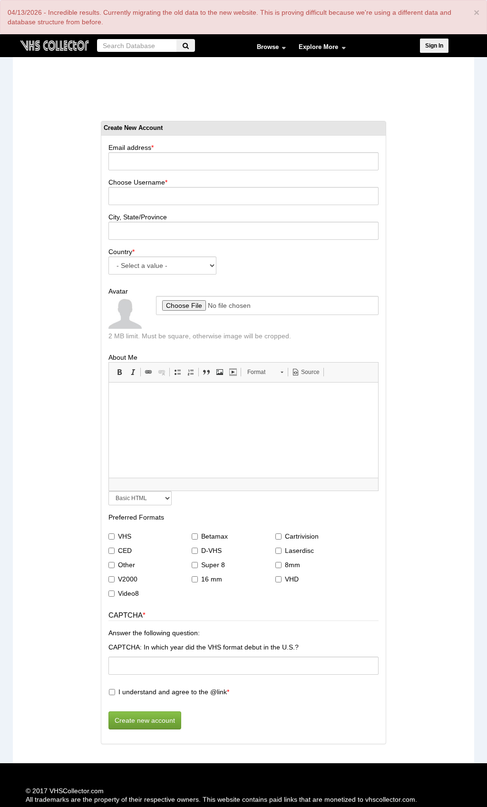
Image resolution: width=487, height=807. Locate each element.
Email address (129, 147)
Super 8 (213, 565)
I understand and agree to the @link (172, 692)
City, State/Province (137, 217)
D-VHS (211, 550)
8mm (292, 565)
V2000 (127, 579)
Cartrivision (302, 536)
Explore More (315, 49)
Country (120, 252)
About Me (122, 357)
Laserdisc (299, 550)
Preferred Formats (136, 517)
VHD (292, 579)
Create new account (145, 720)
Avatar (118, 291)
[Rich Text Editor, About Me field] (243, 430)
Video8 (128, 593)
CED (125, 550)
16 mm (211, 579)
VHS (124, 536)
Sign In (434, 45)
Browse (265, 49)
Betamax (214, 536)
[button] (119, 372)
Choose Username (136, 182)
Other (126, 565)
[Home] (54, 44)
